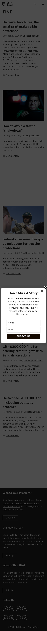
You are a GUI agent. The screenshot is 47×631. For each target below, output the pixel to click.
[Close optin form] (42, 291)
